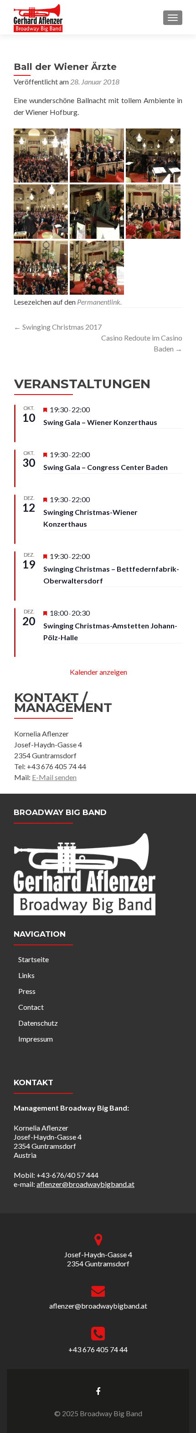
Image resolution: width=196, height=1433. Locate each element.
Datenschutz (38, 1022)
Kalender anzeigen (98, 671)
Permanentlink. (99, 301)
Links (26, 975)
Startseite (33, 959)
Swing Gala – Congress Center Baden (105, 467)
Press (27, 991)
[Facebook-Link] (98, 1391)
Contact (31, 1007)
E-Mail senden (54, 777)
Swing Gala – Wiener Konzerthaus (100, 422)
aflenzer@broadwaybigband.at (85, 1184)
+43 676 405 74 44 (98, 1349)
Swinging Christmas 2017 (58, 326)
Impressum (35, 1038)
